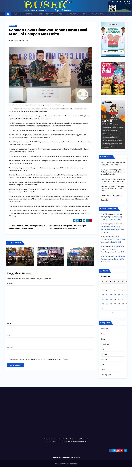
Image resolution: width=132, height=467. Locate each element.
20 (115, 299)
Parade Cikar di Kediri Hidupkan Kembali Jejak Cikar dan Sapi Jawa (112, 188)
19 (111, 299)
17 (103, 299)
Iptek (61, 14)
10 (103, 295)
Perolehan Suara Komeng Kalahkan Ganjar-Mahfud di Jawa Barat (113, 259)
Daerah (29, 14)
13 (115, 295)
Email (9, 335)
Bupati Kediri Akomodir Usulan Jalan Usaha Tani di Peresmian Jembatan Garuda (79, 259)
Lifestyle (50, 14)
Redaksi (112, 14)
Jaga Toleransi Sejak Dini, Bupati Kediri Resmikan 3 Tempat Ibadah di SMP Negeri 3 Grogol (19, 259)
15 (123, 295)
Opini (85, 14)
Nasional (18, 14)
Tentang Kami (56, 457)
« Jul (112, 313)
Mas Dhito (25, 40)
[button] (125, 14)
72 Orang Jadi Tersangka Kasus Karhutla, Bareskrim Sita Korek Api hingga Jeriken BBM (113, 172)
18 (107, 299)
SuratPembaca (97, 14)
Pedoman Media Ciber (67, 457)
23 (127, 299)
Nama (9, 323)
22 (123, 299)
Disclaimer (77, 457)
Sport (39, 14)
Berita (103, 334)
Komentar (10, 283)
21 (119, 299)
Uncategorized (106, 375)
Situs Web (10, 347)
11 (107, 295)
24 (103, 304)
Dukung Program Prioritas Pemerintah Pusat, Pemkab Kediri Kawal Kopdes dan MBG (50, 259)
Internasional (105, 344)
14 (119, 295)
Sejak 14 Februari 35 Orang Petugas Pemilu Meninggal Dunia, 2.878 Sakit (112, 229)
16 (127, 295)
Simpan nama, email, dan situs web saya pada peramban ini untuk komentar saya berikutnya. (38, 359)
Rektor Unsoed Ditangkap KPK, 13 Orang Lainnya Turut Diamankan (112, 198)
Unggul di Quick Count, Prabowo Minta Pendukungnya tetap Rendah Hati (112, 249)
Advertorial (73, 14)
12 (111, 295)
